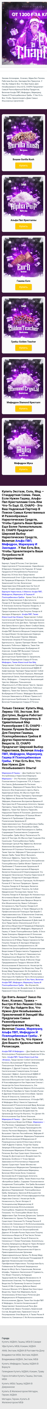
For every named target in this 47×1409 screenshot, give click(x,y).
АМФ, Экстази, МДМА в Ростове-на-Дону (23, 1350)
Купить (23, 165)
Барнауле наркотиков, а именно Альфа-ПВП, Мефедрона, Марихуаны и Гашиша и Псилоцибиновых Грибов (22, 594)
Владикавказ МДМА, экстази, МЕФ (20, 1359)
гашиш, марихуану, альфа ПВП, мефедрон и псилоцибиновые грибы (22, 1032)
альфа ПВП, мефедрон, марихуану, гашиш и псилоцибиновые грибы (22, 756)
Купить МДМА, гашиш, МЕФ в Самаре (21, 1341)
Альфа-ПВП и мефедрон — (14, 1051)
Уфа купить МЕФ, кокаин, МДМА (19, 1346)
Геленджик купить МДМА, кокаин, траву (23, 1371)
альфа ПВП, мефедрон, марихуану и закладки (19, 544)
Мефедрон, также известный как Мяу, (19, 662)
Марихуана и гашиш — (12, 773)
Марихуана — (8, 779)
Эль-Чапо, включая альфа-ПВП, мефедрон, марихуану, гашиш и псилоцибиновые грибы (22, 982)
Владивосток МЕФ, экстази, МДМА (20, 1355)
